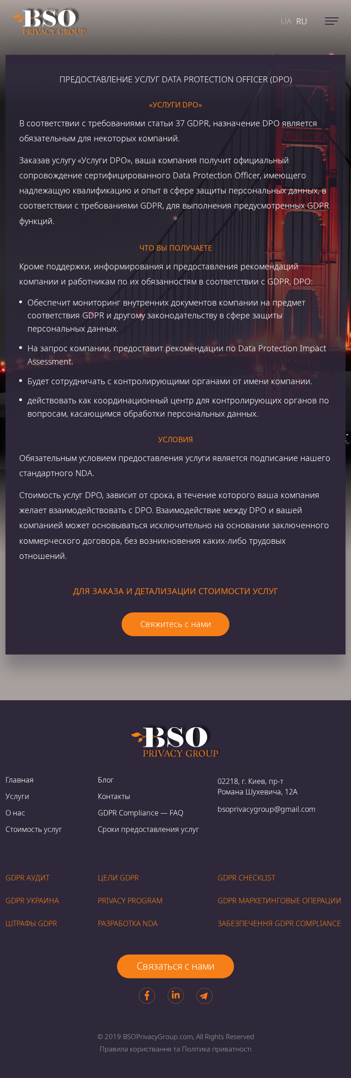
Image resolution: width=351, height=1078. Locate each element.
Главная (19, 780)
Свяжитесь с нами (175, 623)
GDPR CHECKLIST (246, 878)
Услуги (17, 796)
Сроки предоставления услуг (148, 829)
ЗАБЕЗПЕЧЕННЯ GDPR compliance (279, 923)
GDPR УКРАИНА (32, 901)
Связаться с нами (176, 966)
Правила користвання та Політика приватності (175, 1048)
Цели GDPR (118, 878)
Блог (106, 780)
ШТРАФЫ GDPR (31, 923)
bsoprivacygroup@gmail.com (266, 809)
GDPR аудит (27, 878)
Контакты (114, 796)
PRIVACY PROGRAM (130, 901)
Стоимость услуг (33, 829)
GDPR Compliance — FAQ (140, 813)
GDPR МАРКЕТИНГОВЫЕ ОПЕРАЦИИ (279, 901)
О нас (15, 813)
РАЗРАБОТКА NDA (128, 923)
